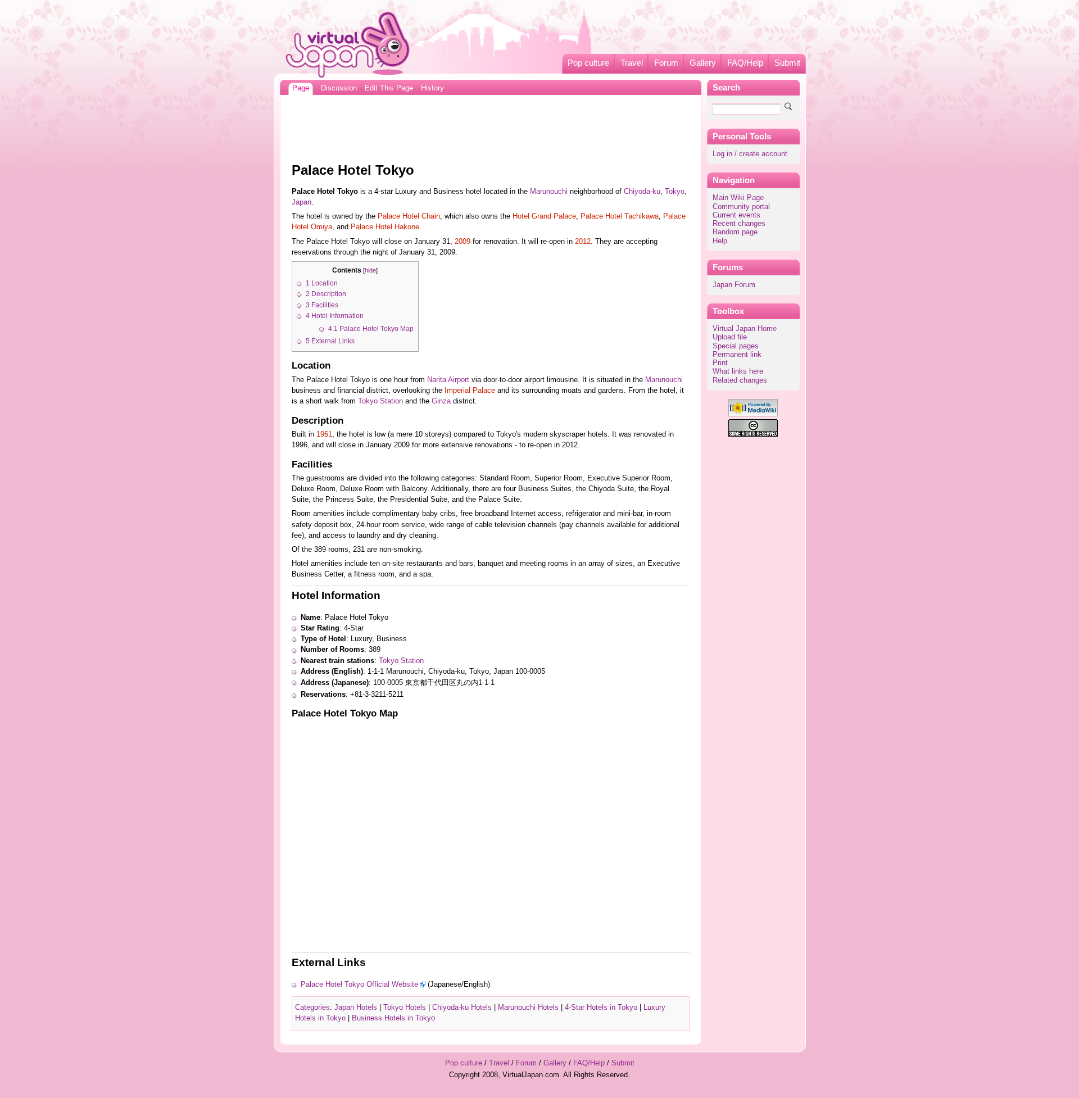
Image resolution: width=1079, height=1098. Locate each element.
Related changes (740, 380)
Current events (736, 215)
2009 (462, 242)
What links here (738, 371)
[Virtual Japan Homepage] (348, 44)
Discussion (339, 88)
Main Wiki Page (738, 198)
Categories (312, 1007)
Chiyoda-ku (642, 192)
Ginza (441, 401)
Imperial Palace (470, 390)
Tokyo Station (380, 401)
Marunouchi (549, 192)
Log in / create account (750, 154)
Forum (666, 62)
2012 (583, 242)
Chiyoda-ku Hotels (462, 1007)
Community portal (741, 207)
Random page (735, 232)
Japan (301, 202)
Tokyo (674, 192)
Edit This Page (389, 88)
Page (300, 88)
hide (370, 270)
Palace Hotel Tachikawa (620, 216)
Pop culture (588, 62)
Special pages (736, 346)
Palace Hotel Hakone (385, 227)
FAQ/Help (745, 62)
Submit (787, 62)
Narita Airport (448, 380)
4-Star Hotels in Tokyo (601, 1007)
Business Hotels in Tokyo (393, 1018)
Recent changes (739, 224)
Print (720, 363)
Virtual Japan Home (745, 329)
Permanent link (737, 355)
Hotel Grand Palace (544, 216)
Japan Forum (734, 285)
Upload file (730, 337)
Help (720, 241)
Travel (631, 62)
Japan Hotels (355, 1007)
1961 (324, 434)
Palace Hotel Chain (409, 216)
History (432, 88)
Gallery (703, 62)
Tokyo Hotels (404, 1007)
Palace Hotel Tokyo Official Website (359, 984)
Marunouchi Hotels (528, 1007)
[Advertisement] (490, 126)
